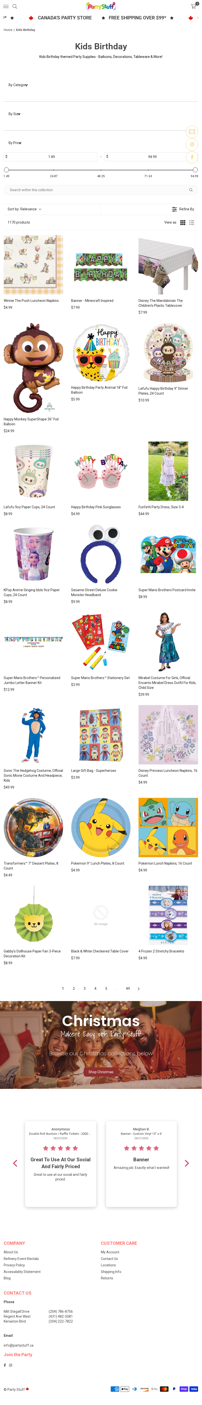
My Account (110, 1252)
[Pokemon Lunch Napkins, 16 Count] (168, 827)
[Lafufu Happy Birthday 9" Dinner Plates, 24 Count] (168, 352)
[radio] (182, 222)
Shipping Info (111, 1272)
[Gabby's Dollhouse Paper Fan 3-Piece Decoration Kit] (33, 915)
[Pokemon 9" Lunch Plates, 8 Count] (101, 827)
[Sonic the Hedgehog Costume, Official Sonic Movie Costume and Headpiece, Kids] (33, 734)
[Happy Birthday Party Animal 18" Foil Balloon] (101, 352)
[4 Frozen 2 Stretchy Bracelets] (168, 915)
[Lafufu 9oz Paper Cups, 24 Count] (33, 471)
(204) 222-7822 (61, 1321)
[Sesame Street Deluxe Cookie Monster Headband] (101, 554)
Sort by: (22, 209)
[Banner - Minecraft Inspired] (101, 264)
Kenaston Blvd (15, 1321)
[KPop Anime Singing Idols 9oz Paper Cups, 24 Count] (33, 554)
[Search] (14, 6)
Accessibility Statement (22, 1272)
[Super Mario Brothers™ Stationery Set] (101, 642)
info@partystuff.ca (18, 1345)
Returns (107, 1278)
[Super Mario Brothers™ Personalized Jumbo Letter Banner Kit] (33, 642)
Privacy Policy (14, 1265)
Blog (7, 1278)
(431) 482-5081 (61, 1316)
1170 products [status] (19, 222)
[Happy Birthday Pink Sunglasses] (101, 471)
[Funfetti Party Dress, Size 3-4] (168, 471)
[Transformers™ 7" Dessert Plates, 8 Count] (33, 827)
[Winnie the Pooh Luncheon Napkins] (33, 264)
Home (8, 30)
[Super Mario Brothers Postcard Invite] (168, 554)
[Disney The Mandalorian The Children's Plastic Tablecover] (168, 264)
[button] (193, 6)
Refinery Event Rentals (21, 1259)
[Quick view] (58, 289)
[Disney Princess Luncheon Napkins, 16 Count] (168, 734)
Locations (108, 1265)
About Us (11, 1252)
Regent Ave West (17, 1316)
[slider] (6, 169)
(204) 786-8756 (61, 1311)
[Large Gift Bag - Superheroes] (101, 734)
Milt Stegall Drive (17, 1311)
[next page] (139, 989)
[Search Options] (193, 190)
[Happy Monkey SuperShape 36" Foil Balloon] (33, 368)
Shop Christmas (101, 1072)
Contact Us (109, 1259)
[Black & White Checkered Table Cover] (101, 915)
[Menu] (5, 6)
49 (128, 988)
